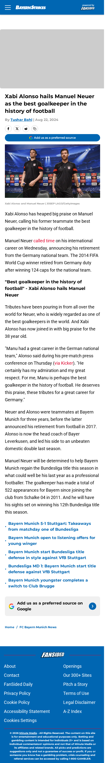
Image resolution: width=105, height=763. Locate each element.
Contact (11, 675)
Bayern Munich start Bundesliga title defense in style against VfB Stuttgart (47, 555)
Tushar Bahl (21, 119)
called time (44, 240)
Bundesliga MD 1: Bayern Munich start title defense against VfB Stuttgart (52, 569)
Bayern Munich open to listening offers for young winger (51, 540)
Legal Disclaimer (79, 702)
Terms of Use (76, 693)
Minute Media (28, 733)
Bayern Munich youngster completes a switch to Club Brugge (48, 583)
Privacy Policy (17, 693)
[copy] (34, 128)
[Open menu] (8, 7)
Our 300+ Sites (77, 675)
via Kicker (63, 363)
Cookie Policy (17, 702)
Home (9, 627)
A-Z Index (72, 711)
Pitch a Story (75, 684)
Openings (72, 666)
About (10, 666)
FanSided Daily (18, 684)
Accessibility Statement (27, 711)
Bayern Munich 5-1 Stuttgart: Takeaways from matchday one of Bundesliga (49, 526)
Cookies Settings (20, 720)
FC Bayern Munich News (38, 627)
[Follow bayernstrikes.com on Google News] (92, 606)
